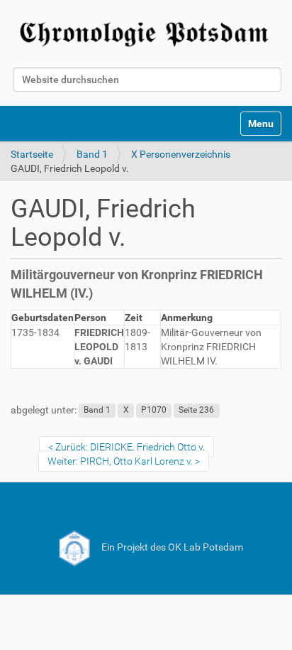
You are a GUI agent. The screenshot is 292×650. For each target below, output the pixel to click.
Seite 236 (196, 411)
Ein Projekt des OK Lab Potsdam (171, 547)
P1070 (154, 411)
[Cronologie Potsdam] (146, 32)
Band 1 (92, 154)
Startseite (32, 154)
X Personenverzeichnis (180, 154)
